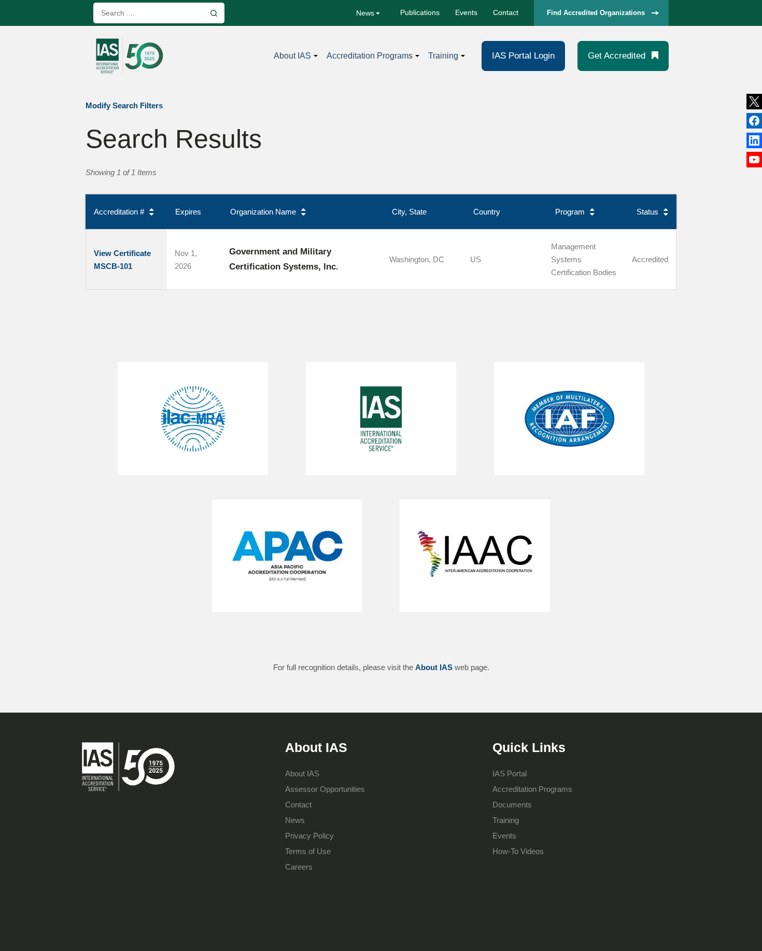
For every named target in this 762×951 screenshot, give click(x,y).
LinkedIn (754, 121)
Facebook (754, 140)
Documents (512, 804)
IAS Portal (509, 773)
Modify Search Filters (124, 105)
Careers (299, 866)
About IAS (292, 55)
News (365, 13)
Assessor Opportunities (325, 789)
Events (466, 12)
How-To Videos (518, 851)
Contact (505, 12)
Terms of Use (308, 851)
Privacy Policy (309, 835)
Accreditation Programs (370, 55)
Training (443, 55)
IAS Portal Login (523, 56)
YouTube (754, 159)
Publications (420, 12)
